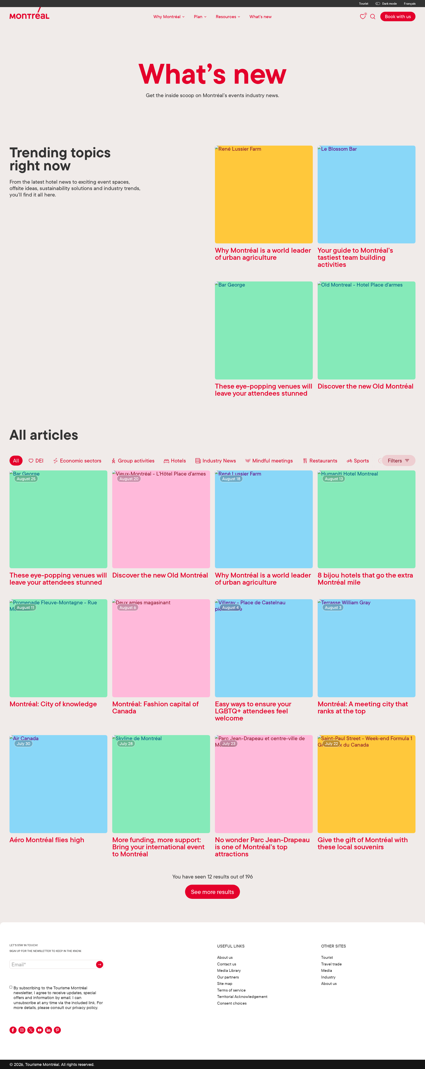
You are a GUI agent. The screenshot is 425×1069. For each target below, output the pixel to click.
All (16, 460)
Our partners (228, 977)
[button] (398, 460)
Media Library (229, 970)
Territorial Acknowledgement (242, 996)
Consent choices (232, 1003)
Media (326, 970)
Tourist (363, 4)
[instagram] (21, 1030)
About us (225, 957)
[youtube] (39, 1030)
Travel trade (331, 964)
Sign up (99, 964)
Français (409, 3)
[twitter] (30, 1030)
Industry (328, 977)
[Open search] (372, 16)
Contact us (226, 964)
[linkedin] (48, 1030)
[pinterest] (57, 1030)
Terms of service (231, 990)
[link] (398, 16)
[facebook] (13, 1030)
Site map (224, 983)
